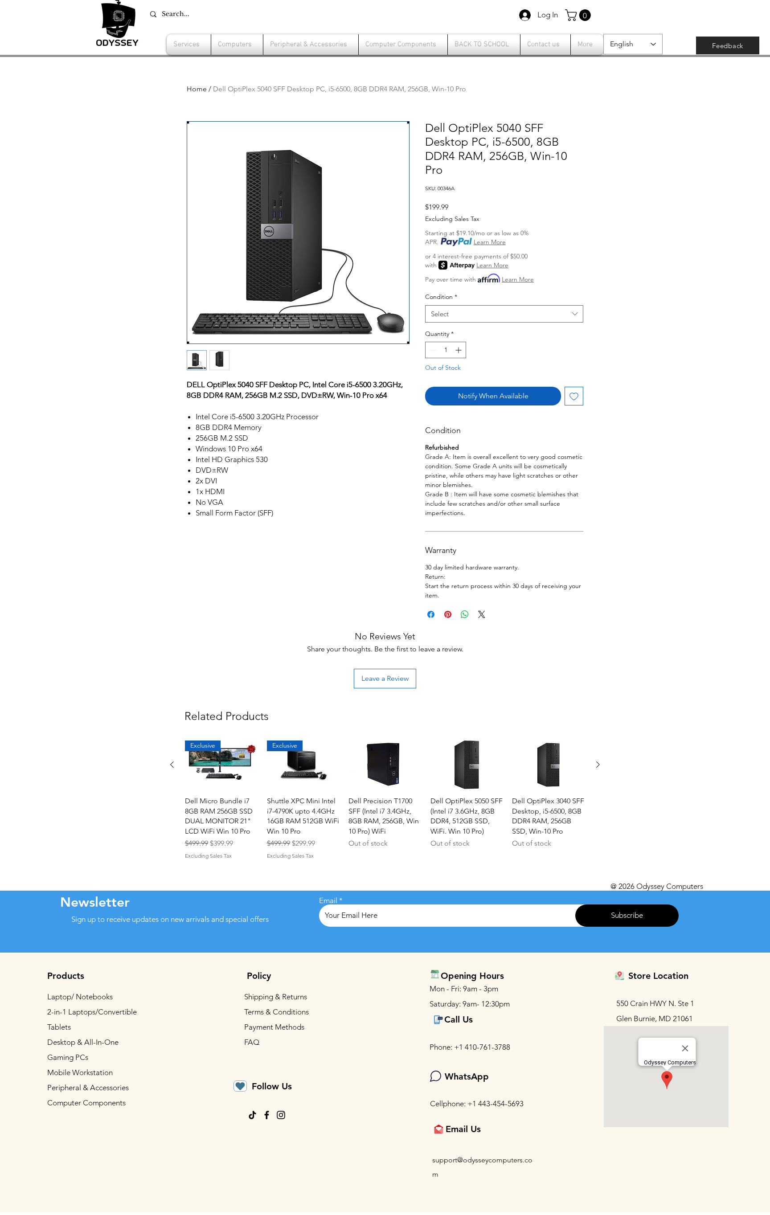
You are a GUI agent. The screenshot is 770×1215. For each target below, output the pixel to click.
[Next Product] (598, 764)
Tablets (59, 1027)
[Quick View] (385, 764)
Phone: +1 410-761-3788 (470, 1047)
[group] (385, 800)
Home (197, 89)
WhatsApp (467, 1076)
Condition (441, 297)
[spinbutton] (446, 350)
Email (328, 900)
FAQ (251, 1042)
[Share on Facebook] (431, 614)
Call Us (458, 1019)
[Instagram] (281, 1115)
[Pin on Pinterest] (447, 614)
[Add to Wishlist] (574, 396)
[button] (579, 15)
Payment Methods (275, 1027)
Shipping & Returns (275, 996)
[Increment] (459, 350)
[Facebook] (266, 1115)
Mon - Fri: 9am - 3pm (464, 988)
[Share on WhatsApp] (464, 614)
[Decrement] (432, 350)
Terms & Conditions (276, 1011)
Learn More (490, 242)
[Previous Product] (172, 764)
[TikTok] (252, 1115)
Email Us (463, 1129)
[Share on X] (481, 614)
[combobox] (504, 314)
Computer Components (86, 1102)
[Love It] (240, 1086)
